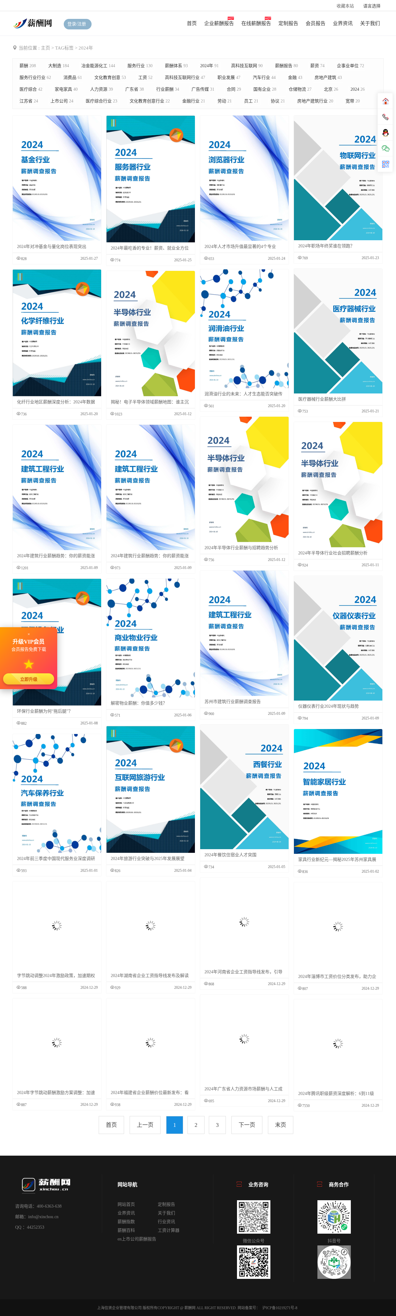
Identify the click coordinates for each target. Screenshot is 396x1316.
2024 (358, 89)
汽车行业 (264, 77)
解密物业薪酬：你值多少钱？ (139, 703)
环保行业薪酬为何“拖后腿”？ (45, 711)
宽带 (353, 101)
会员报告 (315, 23)
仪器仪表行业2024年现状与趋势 (328, 706)
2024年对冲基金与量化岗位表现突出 (51, 246)
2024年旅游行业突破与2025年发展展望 (147, 858)
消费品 (72, 77)
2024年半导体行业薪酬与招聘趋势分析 (241, 547)
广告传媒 (203, 89)
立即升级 (28, 679)
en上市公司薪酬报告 (137, 1239)
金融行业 (193, 101)
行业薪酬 (167, 89)
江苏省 (28, 101)
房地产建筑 (328, 77)
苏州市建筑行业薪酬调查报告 (232, 701)
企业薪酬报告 (219, 23)
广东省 (134, 89)
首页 (192, 23)
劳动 (224, 101)
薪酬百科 (126, 1230)
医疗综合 (30, 89)
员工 (251, 101)
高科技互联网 (247, 65)
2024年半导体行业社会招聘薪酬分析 (333, 553)
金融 (295, 77)
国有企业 (264, 89)
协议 (278, 101)
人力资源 (101, 89)
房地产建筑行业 (315, 101)
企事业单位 (350, 65)
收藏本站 (345, 6)
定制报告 (288, 23)
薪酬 (27, 65)
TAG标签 (64, 48)
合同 (234, 89)
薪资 (317, 65)
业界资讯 (343, 23)
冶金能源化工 (98, 65)
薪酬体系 (176, 65)
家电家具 (66, 89)
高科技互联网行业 (185, 77)
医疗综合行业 (101, 101)
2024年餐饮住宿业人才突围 (230, 855)
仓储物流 (300, 89)
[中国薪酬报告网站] (33, 23)
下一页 (247, 1125)
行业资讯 (166, 1221)
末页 (280, 1125)
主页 (45, 48)
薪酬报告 (286, 65)
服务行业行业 (35, 77)
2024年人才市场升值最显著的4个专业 (240, 246)
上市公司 (61, 101)
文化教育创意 (110, 77)
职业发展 (228, 77)
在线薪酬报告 (256, 23)
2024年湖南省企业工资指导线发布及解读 (150, 975)
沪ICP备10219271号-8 (279, 1308)
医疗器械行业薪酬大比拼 (322, 399)
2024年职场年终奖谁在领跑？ (326, 246)
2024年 (209, 65)
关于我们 (370, 23)
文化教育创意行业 (150, 101)
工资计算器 (168, 1230)
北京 (331, 89)
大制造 (58, 65)
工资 (145, 77)
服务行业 (140, 65)
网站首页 (126, 1204)
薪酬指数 (126, 1221)
